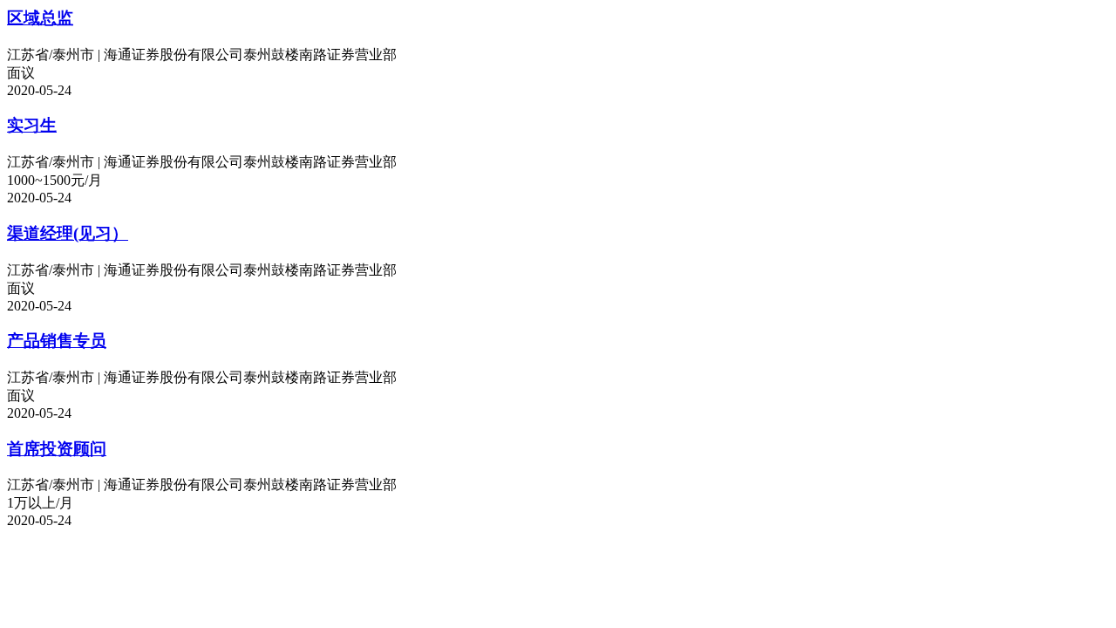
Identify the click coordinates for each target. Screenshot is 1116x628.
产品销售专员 (56, 340)
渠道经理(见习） (67, 233)
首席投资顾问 (56, 449)
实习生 (32, 125)
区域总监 (40, 18)
